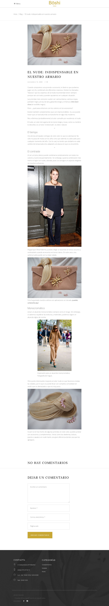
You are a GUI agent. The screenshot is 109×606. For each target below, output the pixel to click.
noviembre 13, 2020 (35, 82)
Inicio (15, 14)
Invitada (44, 568)
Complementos (47, 565)
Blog (20, 14)
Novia (43, 571)
